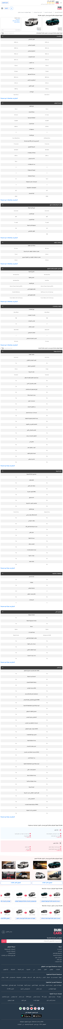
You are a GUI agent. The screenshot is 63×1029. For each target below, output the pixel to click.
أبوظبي (51, 969)
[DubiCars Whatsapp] (20, 1008)
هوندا (7, 977)
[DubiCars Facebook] (39, 1008)
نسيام (48, 977)
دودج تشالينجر (5, 997)
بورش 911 (44, 997)
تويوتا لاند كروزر (57, 985)
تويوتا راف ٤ (36, 1000)
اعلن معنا (59, 959)
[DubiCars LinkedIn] (42, 1008)
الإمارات (58, 969)
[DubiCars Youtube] (31, 1008)
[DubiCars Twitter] (24, 1008)
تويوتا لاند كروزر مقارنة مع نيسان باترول (25, 918)
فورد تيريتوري (11, 1000)
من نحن (60, 951)
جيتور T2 (59, 997)
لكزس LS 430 (10, 989)
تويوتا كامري (35, 985)
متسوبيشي (12, 977)
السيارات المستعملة (10, 949)
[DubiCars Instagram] (35, 1008)
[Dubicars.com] (31, 932)
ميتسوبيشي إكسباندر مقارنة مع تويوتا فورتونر (25, 901)
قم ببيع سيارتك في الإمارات (8, 955)
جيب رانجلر (39, 989)
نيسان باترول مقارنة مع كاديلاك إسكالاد (50, 918)
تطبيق (6, 8)
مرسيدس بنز (54, 977)
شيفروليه (18, 977)
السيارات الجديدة (11, 951)
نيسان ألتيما (27, 985)
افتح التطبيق (5, 2)
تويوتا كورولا (5, 985)
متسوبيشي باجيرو (25, 989)
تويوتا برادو (42, 985)
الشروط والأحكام (57, 953)
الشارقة (13, 969)
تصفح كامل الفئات (47, 882)
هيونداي (24, 977)
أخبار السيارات (11, 953)
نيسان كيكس (36, 997)
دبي (34, 969)
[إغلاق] (61, 3)
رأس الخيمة (21, 969)
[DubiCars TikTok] (28, 1008)
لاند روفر (29, 977)
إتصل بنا (59, 949)
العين (45, 969)
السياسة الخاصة (57, 955)
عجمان (39, 969)
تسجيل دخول (58, 957)
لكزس (44, 977)
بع (11, 8)
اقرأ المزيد (59, 837)
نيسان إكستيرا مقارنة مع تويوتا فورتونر (50, 901)
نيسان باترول (49, 985)
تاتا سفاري (17, 19)
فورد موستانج (12, 985)
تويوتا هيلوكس (52, 989)
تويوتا (60, 977)
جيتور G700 (28, 997)
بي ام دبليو (38, 977)
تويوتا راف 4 (20, 985)
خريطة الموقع (11, 947)
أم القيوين (5, 969)
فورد (34, 977)
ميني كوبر (24, 1000)
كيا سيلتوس (14, 997)
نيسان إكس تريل (51, 1000)
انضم (4, 941)
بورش (2, 977)
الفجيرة (28, 969)
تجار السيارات (58, 961)
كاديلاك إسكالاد (16, 22)
